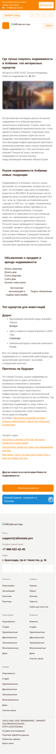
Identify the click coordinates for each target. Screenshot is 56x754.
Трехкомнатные (9, 643)
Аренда (5, 667)
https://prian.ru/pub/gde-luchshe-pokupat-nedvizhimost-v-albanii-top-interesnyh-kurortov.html (26, 421)
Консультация (46, 5)
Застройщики (8, 591)
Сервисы (33, 579)
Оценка (33, 585)
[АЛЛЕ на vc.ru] (7, 568)
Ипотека (33, 596)
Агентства (6, 596)
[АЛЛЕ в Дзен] (17, 568)
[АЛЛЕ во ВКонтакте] (28, 568)
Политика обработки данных (15, 735)
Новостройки (8, 585)
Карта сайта (8, 743)
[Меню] (5, 25)
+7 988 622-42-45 (14, 8)
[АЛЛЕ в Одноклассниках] (38, 568)
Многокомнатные (10, 648)
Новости (33, 601)
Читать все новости (28, 488)
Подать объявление (41, 291)
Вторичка (34, 615)
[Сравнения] (38, 15)
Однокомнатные (10, 632)
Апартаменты (8, 621)
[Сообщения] (44, 15)
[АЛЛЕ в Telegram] (49, 568)
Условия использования (13, 731)
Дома (4, 653)
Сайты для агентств (39, 607)
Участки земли (36, 658)
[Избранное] (32, 15)
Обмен (33, 591)
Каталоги (6, 579)
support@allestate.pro (17, 538)
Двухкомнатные (9, 637)
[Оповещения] (51, 15)
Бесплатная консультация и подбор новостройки (17, 291)
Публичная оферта (11, 739)
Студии (5, 627)
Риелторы (7, 601)
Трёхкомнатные (37, 643)
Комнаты (34, 621)
